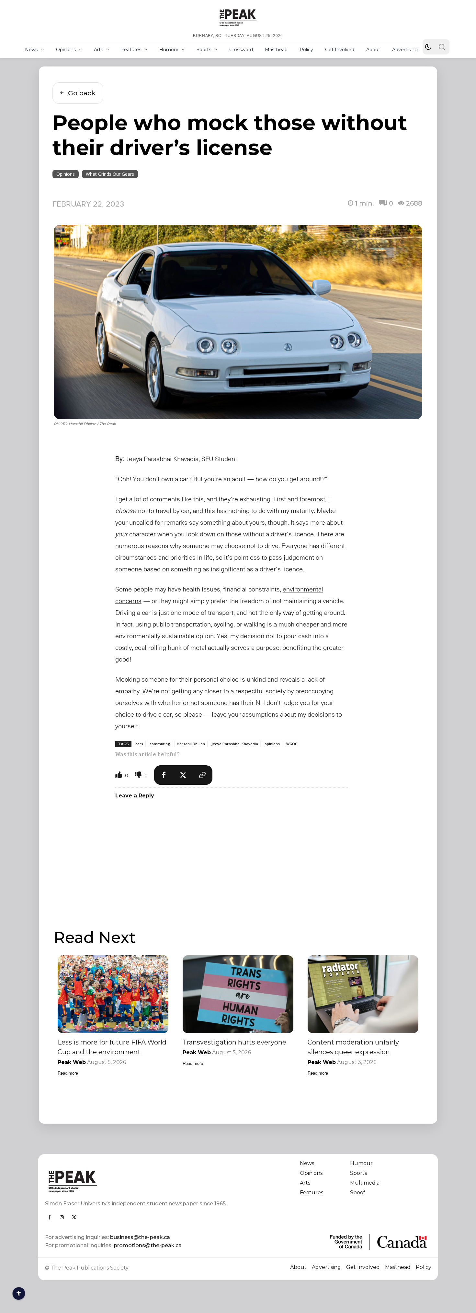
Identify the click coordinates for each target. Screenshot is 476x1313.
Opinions (65, 174)
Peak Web (72, 1062)
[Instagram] (61, 1217)
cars (139, 743)
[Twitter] (183, 775)
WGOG (292, 743)
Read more (68, 1073)
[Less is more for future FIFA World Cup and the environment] (113, 994)
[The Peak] (238, 17)
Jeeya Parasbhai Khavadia (234, 743)
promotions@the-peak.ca (148, 1245)
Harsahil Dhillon (191, 743)
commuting (160, 743)
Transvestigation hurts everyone (234, 1042)
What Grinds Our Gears (110, 174)
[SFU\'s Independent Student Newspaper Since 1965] (138, 1181)
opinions (272, 743)
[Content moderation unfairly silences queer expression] (363, 994)
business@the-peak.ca (140, 1237)
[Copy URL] (202, 775)
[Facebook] (164, 775)
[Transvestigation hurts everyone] (238, 994)
